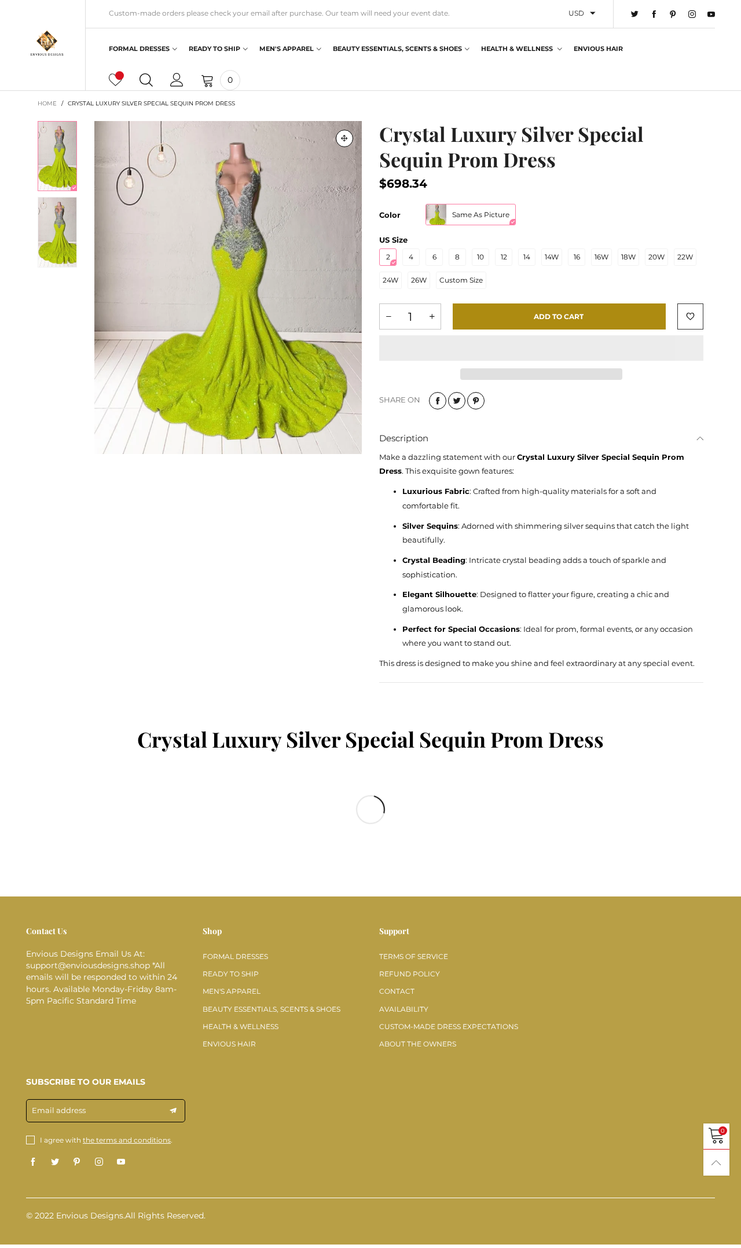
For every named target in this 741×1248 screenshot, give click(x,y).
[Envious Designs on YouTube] (121, 1162)
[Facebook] (653, 14)
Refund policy (409, 973)
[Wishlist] (115, 80)
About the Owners (417, 1044)
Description (403, 438)
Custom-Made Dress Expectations (448, 1026)
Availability (403, 1009)
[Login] (177, 80)
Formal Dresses (139, 49)
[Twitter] (634, 14)
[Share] (437, 400)
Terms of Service (413, 956)
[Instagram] (692, 14)
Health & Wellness (518, 49)
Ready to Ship (214, 49)
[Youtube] (711, 14)
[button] (388, 316)
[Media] (344, 138)
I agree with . (106, 1140)
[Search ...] (146, 80)
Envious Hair (598, 49)
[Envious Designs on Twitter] (55, 1162)
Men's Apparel (286, 49)
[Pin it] (476, 400)
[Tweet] (456, 400)
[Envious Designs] (46, 43)
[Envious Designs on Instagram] (99, 1162)
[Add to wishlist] (690, 316)
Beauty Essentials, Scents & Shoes (397, 49)
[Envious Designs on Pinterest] (77, 1162)
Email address (59, 1110)
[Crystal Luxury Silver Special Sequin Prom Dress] (228, 287)
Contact (396, 991)
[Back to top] (716, 1163)
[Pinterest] (673, 14)
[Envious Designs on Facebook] (33, 1162)
